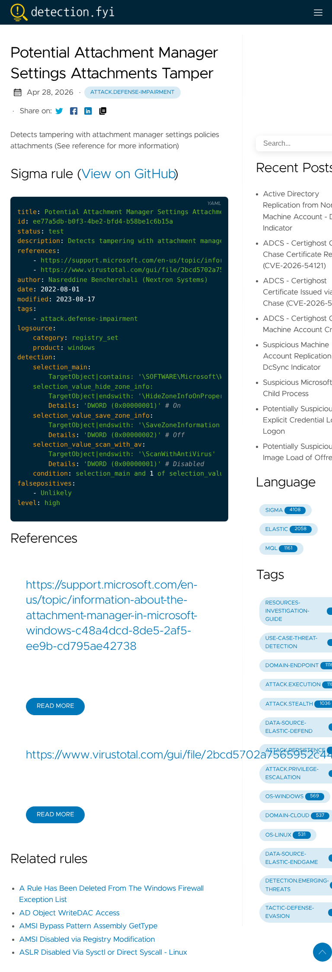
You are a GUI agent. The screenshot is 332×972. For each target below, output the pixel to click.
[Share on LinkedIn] (88, 111)
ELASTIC (285, 529)
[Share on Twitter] (59, 111)
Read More (55, 706)
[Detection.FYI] (155, 12)
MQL (278, 548)
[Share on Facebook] (74, 111)
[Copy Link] (103, 111)
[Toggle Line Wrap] (210, 189)
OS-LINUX (285, 835)
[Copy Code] (175, 189)
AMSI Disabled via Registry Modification (87, 939)
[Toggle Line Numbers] (193, 189)
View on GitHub (127, 174)
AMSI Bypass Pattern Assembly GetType (88, 926)
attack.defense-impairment (132, 92)
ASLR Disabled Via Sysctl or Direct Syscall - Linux (103, 952)
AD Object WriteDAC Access (69, 913)
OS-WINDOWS (292, 796)
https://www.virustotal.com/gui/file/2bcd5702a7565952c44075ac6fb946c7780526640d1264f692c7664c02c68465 (119, 755)
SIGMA (282, 510)
